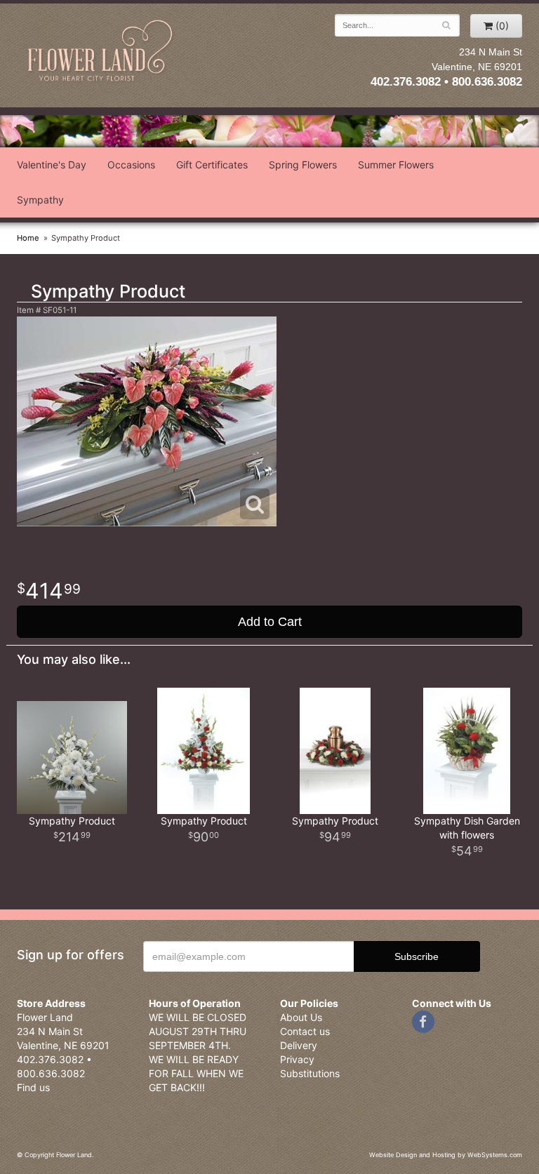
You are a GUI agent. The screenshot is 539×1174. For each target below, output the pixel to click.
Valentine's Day (51, 165)
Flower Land (101, 51)
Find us (33, 1087)
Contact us (305, 1031)
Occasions (131, 165)
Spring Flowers (303, 165)
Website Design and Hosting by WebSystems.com (445, 1155)
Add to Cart (270, 622)
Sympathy (40, 200)
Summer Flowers (396, 165)
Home (28, 238)
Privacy (297, 1059)
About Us (301, 1017)
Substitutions (310, 1073)
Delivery (298, 1045)
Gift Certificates (212, 165)
